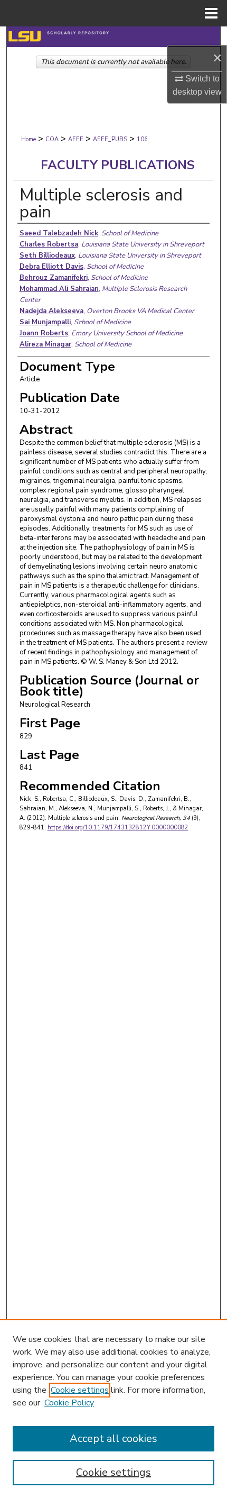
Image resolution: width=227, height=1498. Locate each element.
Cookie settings (80, 1390)
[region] (113, 1408)
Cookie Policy (69, 1403)
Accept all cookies (113, 1438)
